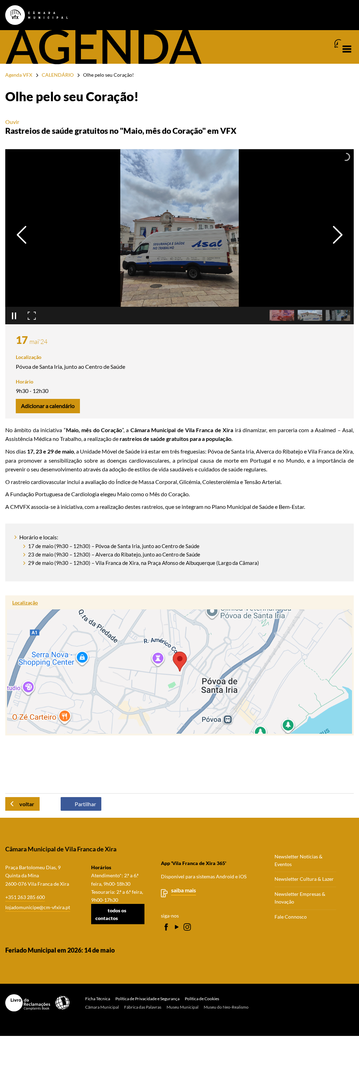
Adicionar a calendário (48, 405)
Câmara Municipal (102, 1007)
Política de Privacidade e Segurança (147, 998)
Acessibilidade (62, 1003)
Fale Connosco (291, 917)
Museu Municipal (182, 1007)
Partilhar (85, 804)
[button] (282, 315)
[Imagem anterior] (21, 235)
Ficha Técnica (97, 998)
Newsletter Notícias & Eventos (299, 860)
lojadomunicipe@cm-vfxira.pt (37, 907)
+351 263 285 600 (25, 897)
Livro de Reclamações (27, 1003)
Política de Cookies (202, 998)
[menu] (346, 49)
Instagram (187, 927)
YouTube (176, 927)
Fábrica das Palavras (142, 1007)
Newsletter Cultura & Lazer (304, 879)
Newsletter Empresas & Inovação (300, 898)
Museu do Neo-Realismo (226, 1007)
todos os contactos (110, 914)
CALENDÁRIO (58, 75)
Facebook (166, 927)
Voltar (26, 804)
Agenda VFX (18, 75)
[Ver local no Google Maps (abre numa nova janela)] (179, 665)
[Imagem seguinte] (337, 235)
